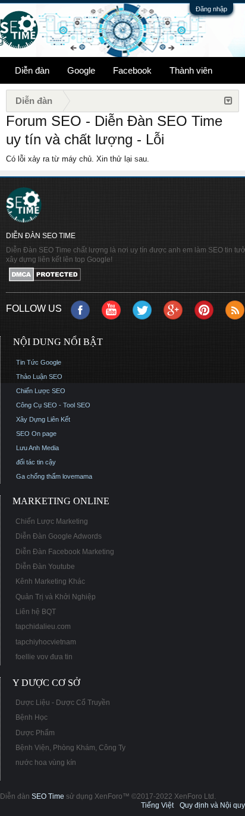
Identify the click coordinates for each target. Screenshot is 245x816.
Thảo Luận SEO (39, 376)
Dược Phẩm (35, 733)
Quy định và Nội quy (212, 805)
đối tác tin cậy (36, 462)
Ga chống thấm (38, 476)
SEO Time (48, 796)
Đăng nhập (211, 8)
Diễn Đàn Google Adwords (58, 536)
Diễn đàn (32, 70)
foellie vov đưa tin (44, 657)
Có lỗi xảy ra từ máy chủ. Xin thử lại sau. (77, 158)
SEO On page (36, 433)
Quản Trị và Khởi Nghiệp (55, 597)
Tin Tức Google (38, 362)
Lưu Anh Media (37, 447)
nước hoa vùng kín (45, 762)
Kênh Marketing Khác (50, 581)
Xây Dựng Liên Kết (43, 419)
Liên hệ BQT (35, 612)
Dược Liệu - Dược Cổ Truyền (62, 702)
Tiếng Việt (157, 805)
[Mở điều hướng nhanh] (228, 101)
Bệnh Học (31, 717)
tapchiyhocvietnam (45, 642)
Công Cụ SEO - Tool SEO (53, 405)
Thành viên (190, 70)
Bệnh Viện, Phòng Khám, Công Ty (70, 748)
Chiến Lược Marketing (51, 521)
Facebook (132, 70)
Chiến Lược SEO (40, 390)
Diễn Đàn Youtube (45, 566)
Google (81, 70)
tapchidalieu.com (43, 626)
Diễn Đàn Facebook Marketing (64, 552)
